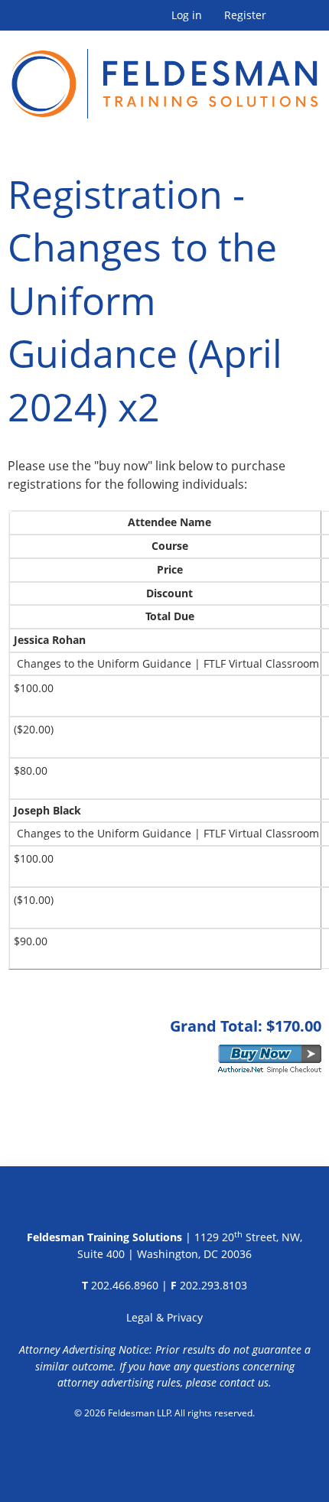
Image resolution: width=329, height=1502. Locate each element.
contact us (244, 1382)
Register (245, 15)
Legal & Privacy (164, 1317)
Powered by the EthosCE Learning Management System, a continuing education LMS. (165, 1452)
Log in (186, 15)
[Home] (164, 75)
